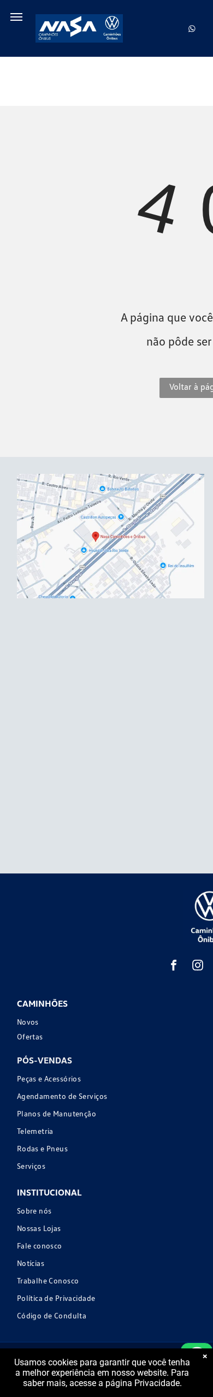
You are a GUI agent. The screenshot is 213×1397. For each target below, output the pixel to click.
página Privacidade (142, 1383)
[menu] (16, 17)
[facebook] (173, 966)
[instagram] (198, 966)
